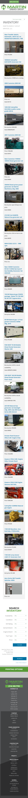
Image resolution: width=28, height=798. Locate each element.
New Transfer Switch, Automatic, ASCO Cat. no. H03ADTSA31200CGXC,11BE (14, 37)
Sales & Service (14, 759)
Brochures (14, 773)
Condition (9, 620)
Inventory (14, 761)
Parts (14, 771)
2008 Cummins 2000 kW (12, 83)
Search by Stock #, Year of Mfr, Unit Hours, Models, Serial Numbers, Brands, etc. (7, 652)
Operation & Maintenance (14, 768)
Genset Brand (7, 628)
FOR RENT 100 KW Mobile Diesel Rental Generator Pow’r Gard (13, 377)
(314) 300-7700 (14, 686)
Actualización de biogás (14, 784)
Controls (14, 765)
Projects (14, 755)
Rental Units (14, 763)
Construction (14, 743)
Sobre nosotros (14, 791)
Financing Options (14, 775)
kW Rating (9, 624)
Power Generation (13, 727)
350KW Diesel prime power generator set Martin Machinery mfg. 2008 (14, 187)
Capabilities (14, 718)
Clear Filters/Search (21, 662)
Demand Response (14, 733)
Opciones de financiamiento (14, 788)
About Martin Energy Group (14, 715)
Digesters (14, 728)
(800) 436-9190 (14, 2)
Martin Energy (14, 781)
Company (14, 713)
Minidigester (14, 751)
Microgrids (14, 739)
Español (14, 780)
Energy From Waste (14, 735)
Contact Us (14, 689)
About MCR (14, 744)
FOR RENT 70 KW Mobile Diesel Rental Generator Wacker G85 (13, 347)
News (14, 720)
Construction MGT (14, 747)
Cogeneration (14, 730)
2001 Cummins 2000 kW (12, 135)
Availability (8, 616)
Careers (14, 722)
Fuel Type (9, 636)
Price (10, 640)
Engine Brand (7, 632)
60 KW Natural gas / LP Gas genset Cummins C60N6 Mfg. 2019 (14, 322)
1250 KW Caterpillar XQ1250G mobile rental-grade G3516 (13, 109)
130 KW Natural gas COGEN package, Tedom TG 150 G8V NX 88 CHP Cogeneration (14, 296)
